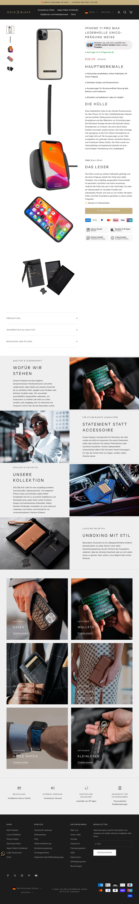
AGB (72, 852)
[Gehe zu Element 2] (10, 39)
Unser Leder (75, 834)
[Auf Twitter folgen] (15, 875)
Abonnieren (104, 852)
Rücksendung (40, 834)
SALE (73, 14)
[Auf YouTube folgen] (36, 875)
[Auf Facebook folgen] (8, 875)
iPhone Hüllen (13, 839)
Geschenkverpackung (43, 848)
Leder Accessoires (14, 852)
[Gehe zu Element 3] (10, 49)
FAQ (36, 839)
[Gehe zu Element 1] (10, 30)
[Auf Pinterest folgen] (29, 875)
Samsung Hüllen (14, 843)
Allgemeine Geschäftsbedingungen (49, 857)
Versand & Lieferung (43, 830)
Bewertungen (76, 866)
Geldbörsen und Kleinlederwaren (54, 14)
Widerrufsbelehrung (42, 843)
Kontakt (73, 839)
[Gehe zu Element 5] (10, 69)
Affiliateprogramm (78, 861)
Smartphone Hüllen (46, 10)
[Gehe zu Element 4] (10, 59)
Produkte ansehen (20, 633)
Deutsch (105, 12)
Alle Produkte (12, 830)
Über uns (74, 830)
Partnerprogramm (78, 848)
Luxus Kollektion (14, 834)
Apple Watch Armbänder (67, 10)
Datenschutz (75, 857)
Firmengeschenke (41, 852)
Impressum (75, 843)
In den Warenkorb (108, 211)
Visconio (75, 892)
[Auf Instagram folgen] (22, 875)
